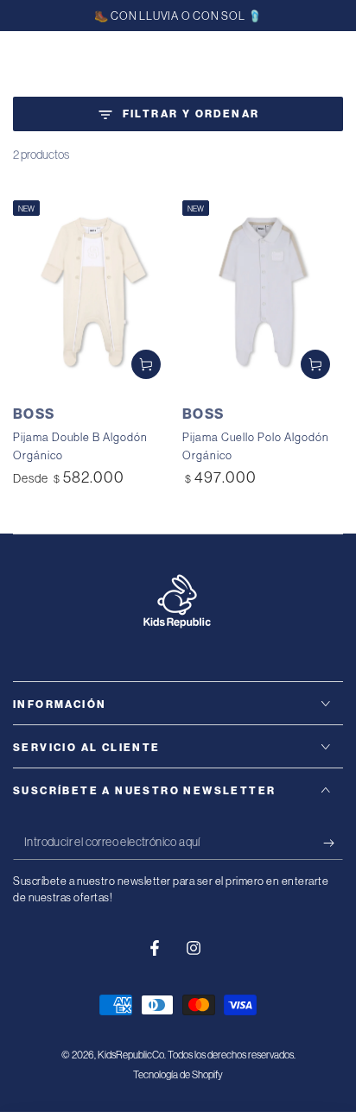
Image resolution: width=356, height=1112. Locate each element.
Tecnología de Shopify (178, 1074)
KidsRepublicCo (131, 1054)
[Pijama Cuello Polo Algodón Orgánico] (262, 292)
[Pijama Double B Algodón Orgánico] (93, 292)
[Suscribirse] (333, 843)
